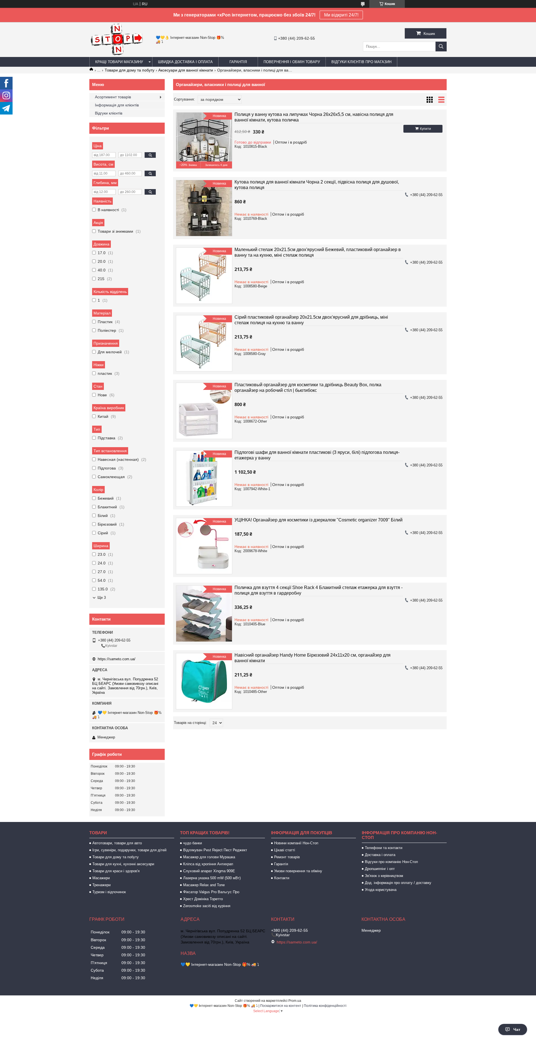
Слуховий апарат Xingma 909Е (209, 871)
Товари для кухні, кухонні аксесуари (123, 864)
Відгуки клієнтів (108, 113)
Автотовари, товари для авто (117, 843)
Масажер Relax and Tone (204, 885)
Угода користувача (380, 890)
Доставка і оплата (380, 855)
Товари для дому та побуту (129, 70)
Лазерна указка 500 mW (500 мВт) (212, 878)
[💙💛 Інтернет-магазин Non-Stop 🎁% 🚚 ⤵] (116, 54)
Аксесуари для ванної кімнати (185, 70)
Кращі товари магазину (119, 62)
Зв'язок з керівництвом (384, 876)
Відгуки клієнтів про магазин (361, 62)
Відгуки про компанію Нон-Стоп (391, 862)
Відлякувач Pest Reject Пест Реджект (215, 850)
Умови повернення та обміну (298, 871)
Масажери (101, 878)
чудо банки (192, 843)
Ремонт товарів (287, 857)
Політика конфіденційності (325, 1006)
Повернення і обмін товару (292, 62)
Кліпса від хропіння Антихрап (208, 864)
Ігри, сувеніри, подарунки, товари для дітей (129, 850)
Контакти (281, 878)
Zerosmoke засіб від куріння (206, 906)
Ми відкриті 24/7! (341, 15)
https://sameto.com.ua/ (116, 659)
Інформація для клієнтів (117, 105)
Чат (516, 1029)
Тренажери (101, 885)
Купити (425, 129)
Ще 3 (101, 597)
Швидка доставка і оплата (185, 62)
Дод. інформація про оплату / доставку (398, 883)
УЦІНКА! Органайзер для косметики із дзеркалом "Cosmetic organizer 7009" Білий (318, 520)
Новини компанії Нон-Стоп (296, 843)
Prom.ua (294, 1001)
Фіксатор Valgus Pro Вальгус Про (211, 892)
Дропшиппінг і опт (380, 869)
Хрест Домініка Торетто (203, 899)
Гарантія (238, 62)
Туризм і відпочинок (109, 892)
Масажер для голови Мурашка (209, 857)
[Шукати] (441, 46)
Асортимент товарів (113, 97)
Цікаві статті (284, 850)
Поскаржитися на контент (280, 1006)
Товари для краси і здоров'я (116, 871)
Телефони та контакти (383, 848)
